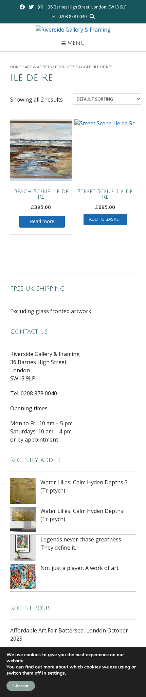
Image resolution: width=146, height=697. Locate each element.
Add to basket (105, 219)
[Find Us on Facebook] (22, 7)
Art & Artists (38, 66)
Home (15, 66)
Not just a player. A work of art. (80, 568)
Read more (42, 221)
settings (56, 673)
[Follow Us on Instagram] (40, 7)
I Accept (20, 686)
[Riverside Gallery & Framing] (73, 29)
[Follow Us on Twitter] (31, 7)
